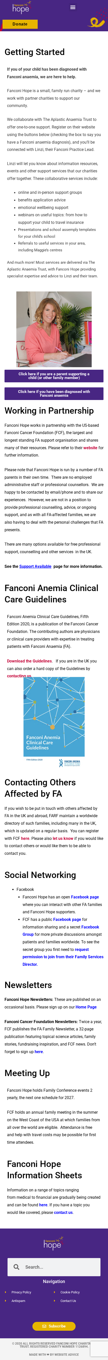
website (90, 447)
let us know (63, 838)
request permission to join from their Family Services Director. (63, 957)
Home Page (86, 1007)
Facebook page (85, 897)
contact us (63, 1212)
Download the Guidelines (29, 661)
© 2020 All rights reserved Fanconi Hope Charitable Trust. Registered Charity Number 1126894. (54, 1345)
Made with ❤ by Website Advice (54, 1354)
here (25, 838)
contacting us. (19, 676)
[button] (73, 7)
